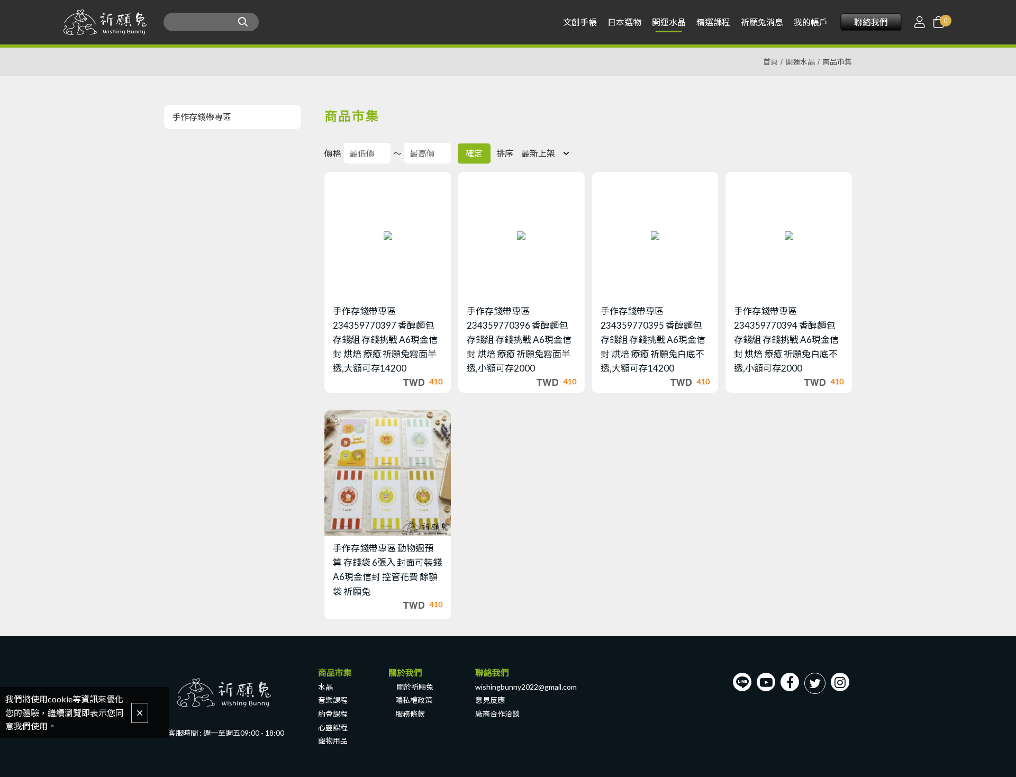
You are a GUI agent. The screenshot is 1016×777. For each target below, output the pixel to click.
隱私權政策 (413, 699)
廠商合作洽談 (497, 713)
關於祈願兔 (414, 686)
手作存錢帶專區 (201, 117)
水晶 (325, 686)
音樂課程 (333, 699)
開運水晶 (800, 61)
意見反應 (490, 699)
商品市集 (837, 61)
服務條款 (410, 713)
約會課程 (333, 713)
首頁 (770, 61)
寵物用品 (333, 740)
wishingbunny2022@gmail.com (526, 686)
